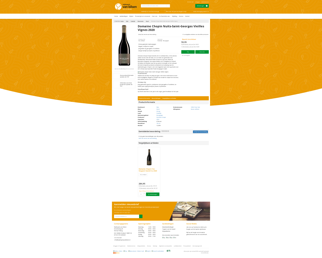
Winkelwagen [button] (202, 6)
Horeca (181, 16)
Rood (147, 21)
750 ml (158, 123)
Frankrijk (133, 21)
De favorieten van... (164, 16)
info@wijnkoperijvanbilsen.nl (122, 240)
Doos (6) (202, 52)
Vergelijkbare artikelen (169, 98)
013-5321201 (190, 2)
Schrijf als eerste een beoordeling (147, 34)
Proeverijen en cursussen (142, 16)
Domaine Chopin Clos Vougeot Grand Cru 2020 (148, 170)
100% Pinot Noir (195, 107)
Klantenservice (205, 2)
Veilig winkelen (141, 246)
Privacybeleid (187, 246)
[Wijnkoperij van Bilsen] (125, 7)
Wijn (127, 21)
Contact (187, 16)
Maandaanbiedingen (168, 227)
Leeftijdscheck (177, 246)
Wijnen (131, 16)
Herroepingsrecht (197, 246)
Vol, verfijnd (143, 174)
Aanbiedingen (124, 16)
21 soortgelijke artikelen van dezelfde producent (195, 34)
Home (116, 16)
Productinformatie (144, 98)
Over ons (154, 16)
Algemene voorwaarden (165, 246)
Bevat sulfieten (195, 109)
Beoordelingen (156, 98)
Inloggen (197, 2)
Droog (158, 111)
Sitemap (155, 246)
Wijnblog (174, 16)
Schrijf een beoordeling (200, 132)
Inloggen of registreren (119, 246)
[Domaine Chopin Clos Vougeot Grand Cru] (149, 157)
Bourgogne (140, 21)
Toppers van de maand (168, 229)
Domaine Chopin (161, 117)
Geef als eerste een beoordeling (148, 138)
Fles (188, 52)
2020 (157, 119)
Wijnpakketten (166, 231)
